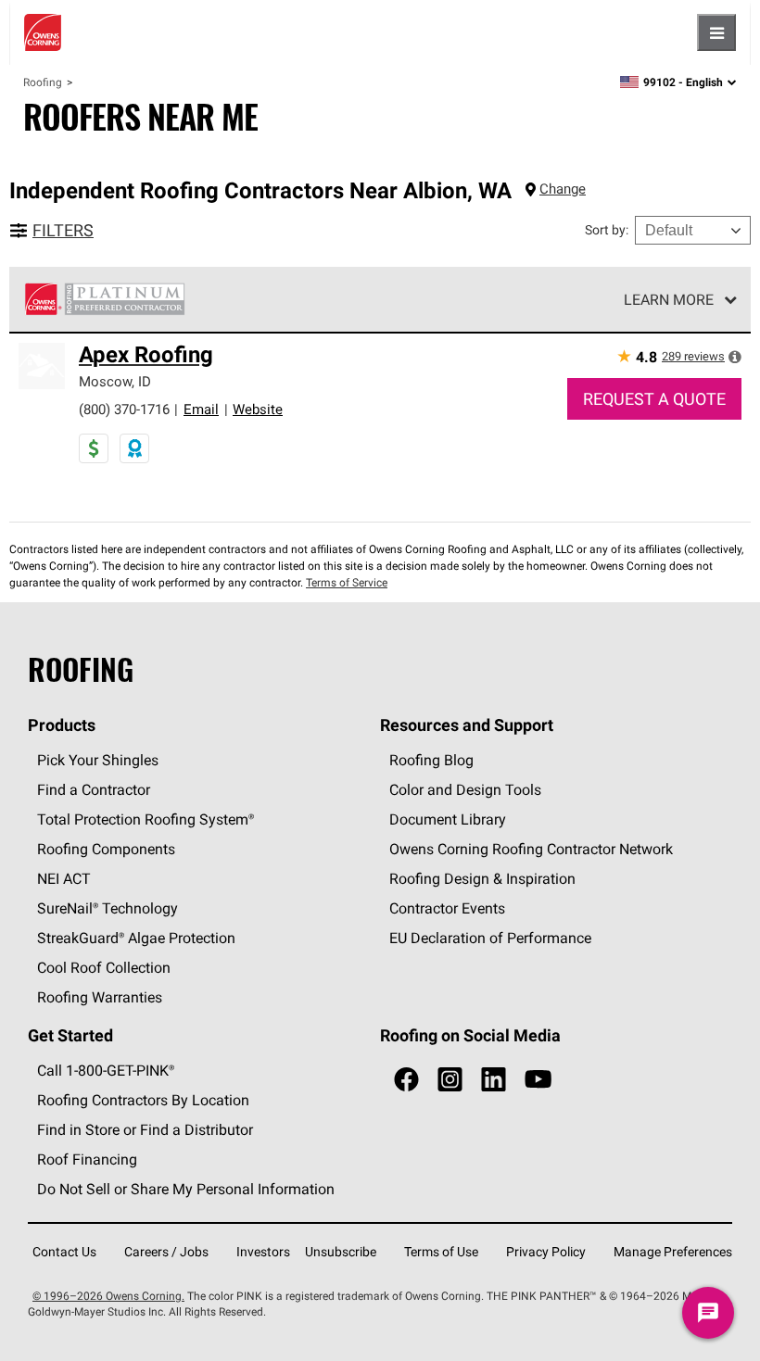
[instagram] (450, 1080)
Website (258, 409)
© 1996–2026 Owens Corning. (108, 1296)
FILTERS (63, 230)
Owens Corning (42, 32)
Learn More (669, 299)
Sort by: (606, 229)
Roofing (42, 82)
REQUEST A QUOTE (654, 399)
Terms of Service (346, 582)
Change (562, 188)
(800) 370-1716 (124, 409)
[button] (734, 356)
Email (201, 409)
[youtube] (538, 1080)
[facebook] (406, 1080)
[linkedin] (493, 1080)
